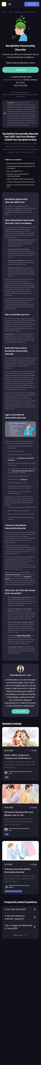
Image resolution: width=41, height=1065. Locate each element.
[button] (9, 4)
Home (4, 12)
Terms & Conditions (9, 94)
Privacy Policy (20, 94)
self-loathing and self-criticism (23, 471)
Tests (10, 12)
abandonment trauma (13, 574)
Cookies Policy (20, 96)
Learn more (20, 711)
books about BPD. (24, 635)
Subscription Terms (31, 94)
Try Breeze (32, 4)
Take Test (20, 69)
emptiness (23, 479)
